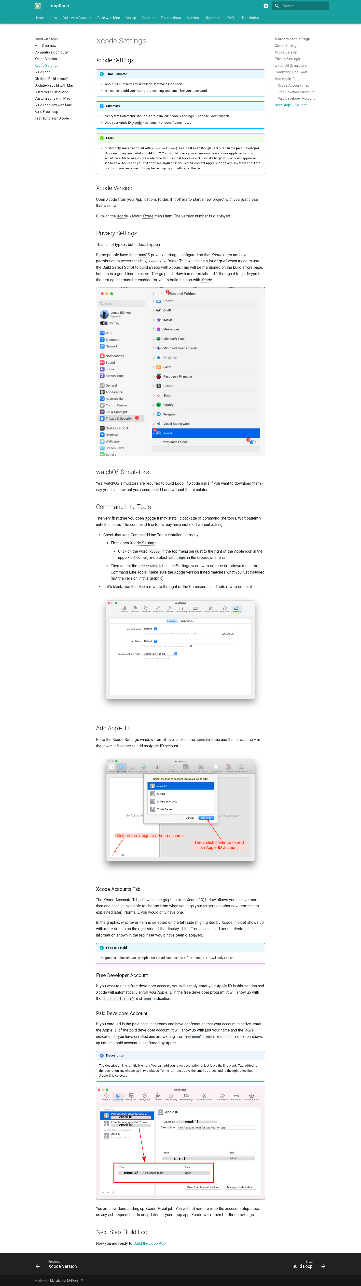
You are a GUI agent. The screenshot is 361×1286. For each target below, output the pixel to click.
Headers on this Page (292, 39)
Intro (53, 18)
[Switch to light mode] (266, 6)
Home (39, 18)
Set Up (131, 18)
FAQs (231, 18)
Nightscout (213, 18)
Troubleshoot (171, 18)
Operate (148, 18)
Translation (250, 18)
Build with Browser (77, 18)
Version (193, 18)
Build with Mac (108, 18)
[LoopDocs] (37, 6)
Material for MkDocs (64, 1280)
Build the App (149, 1243)
